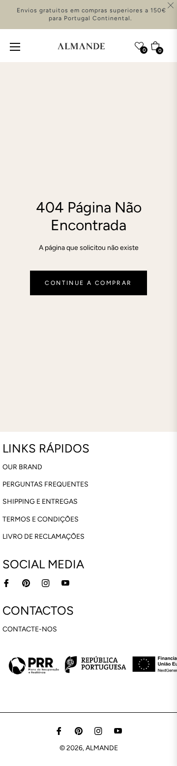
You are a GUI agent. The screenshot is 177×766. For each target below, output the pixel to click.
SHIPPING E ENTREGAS (40, 501)
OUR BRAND (22, 467)
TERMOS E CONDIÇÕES (40, 519)
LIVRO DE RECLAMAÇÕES (43, 536)
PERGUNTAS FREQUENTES (45, 484)
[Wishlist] (120, 43)
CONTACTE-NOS (29, 629)
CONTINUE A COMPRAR (88, 282)
